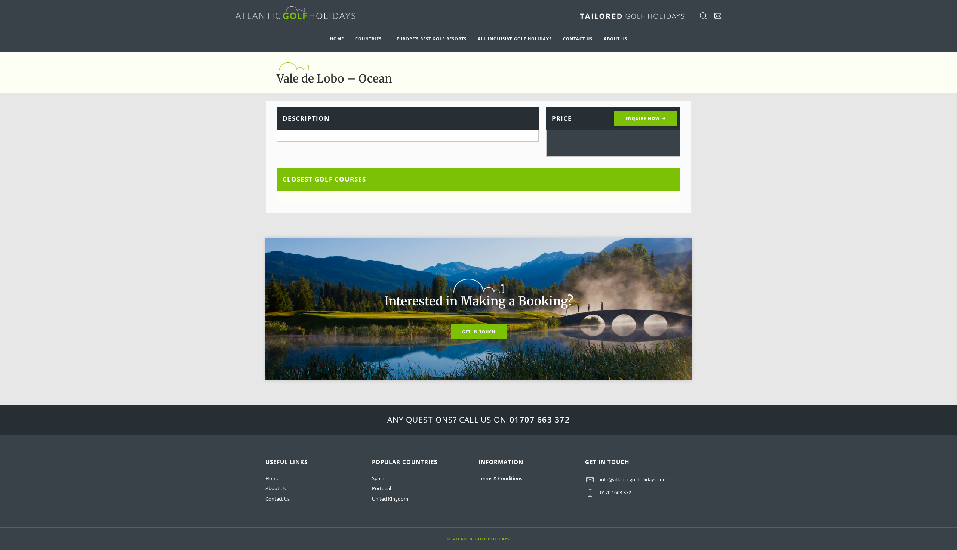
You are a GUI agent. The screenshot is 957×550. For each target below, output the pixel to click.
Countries (368, 38)
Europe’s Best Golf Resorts (432, 38)
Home (337, 38)
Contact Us (578, 38)
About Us (615, 38)
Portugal (381, 488)
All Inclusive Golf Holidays (515, 38)
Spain (378, 478)
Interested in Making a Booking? (478, 301)
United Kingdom (390, 498)
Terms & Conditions (500, 478)
